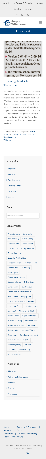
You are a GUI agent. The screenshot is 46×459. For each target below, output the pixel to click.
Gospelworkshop (14, 281)
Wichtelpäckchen (14, 354)
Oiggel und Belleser (29, 315)
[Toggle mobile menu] (40, 23)
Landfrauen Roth (14, 306)
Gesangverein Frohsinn (16, 277)
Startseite (8, 427)
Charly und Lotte (19, 134)
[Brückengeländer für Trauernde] (23, 59)
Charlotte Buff (13, 243)
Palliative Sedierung (15, 320)
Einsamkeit (30, 134)
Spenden (11, 196)
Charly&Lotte (13, 248)
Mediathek (12, 393)
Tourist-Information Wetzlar (18, 339)
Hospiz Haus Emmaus (16, 301)
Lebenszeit (12, 191)
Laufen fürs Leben (31, 306)
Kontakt (11, 382)
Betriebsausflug (13, 238)
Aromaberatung (14, 233)
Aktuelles (12, 174)
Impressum (8, 433)
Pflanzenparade (31, 320)
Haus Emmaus (26, 286)
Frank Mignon (13, 272)
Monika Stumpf (13, 315)
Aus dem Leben (14, 179)
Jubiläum (31, 301)
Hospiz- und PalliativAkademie (19, 291)
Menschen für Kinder (27, 310)
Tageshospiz (12, 335)
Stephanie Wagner (29, 330)
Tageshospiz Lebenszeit (29, 335)
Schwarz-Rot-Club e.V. (16, 325)
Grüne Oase (29, 281)
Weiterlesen (8, 140)
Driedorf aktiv (13, 267)
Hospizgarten (26, 296)
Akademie (12, 168)
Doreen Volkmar (14, 262)
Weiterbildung (24, 349)
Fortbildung (26, 267)
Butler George (27, 238)
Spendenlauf (32, 325)
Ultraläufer (12, 349)
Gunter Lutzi (13, 286)
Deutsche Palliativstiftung (17, 257)
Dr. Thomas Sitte (30, 262)
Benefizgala (27, 233)
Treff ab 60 (28, 344)
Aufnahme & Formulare (18, 376)
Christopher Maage (15, 253)
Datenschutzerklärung (27, 433)
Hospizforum (13, 296)
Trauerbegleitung (10, 137)
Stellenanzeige (13, 330)
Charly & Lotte (14, 185)
